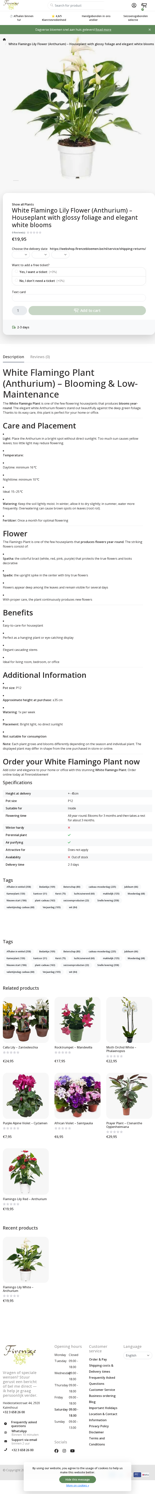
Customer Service (102, 1390)
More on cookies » (77, 1485)
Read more (103, 29)
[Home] (4, 39)
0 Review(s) (18, 232)
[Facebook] (57, 1451)
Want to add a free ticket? (30, 265)
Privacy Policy (99, 1426)
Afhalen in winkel (19, 886)
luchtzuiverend (84, 893)
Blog (92, 1402)
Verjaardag (52, 907)
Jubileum (131, 886)
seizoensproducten (76, 900)
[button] (133, 5)
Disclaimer (96, 1432)
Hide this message (77, 1479)
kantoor (40, 893)
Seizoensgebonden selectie (135, 18)
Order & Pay (98, 1359)
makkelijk (111, 893)
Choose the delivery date (29, 249)
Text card (19, 292)
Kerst (60, 893)
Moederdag (136, 893)
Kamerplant (16, 893)
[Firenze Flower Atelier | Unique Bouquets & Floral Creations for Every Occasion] (25, 5)
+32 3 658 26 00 (14, 1412)
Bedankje (47, 886)
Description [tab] (13, 356)
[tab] (40, 357)
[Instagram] (66, 1451)
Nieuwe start (17, 900)
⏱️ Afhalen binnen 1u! (21, 18)
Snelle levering (108, 900)
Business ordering (102, 1396)
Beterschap (72, 886)
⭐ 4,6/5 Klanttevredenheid (54, 18)
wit (73, 907)
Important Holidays (103, 1408)
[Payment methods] (137, 1474)
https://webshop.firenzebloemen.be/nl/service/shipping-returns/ (98, 249)
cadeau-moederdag (102, 886)
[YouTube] (74, 1451)
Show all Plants (23, 204)
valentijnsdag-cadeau (20, 907)
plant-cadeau (45, 900)
